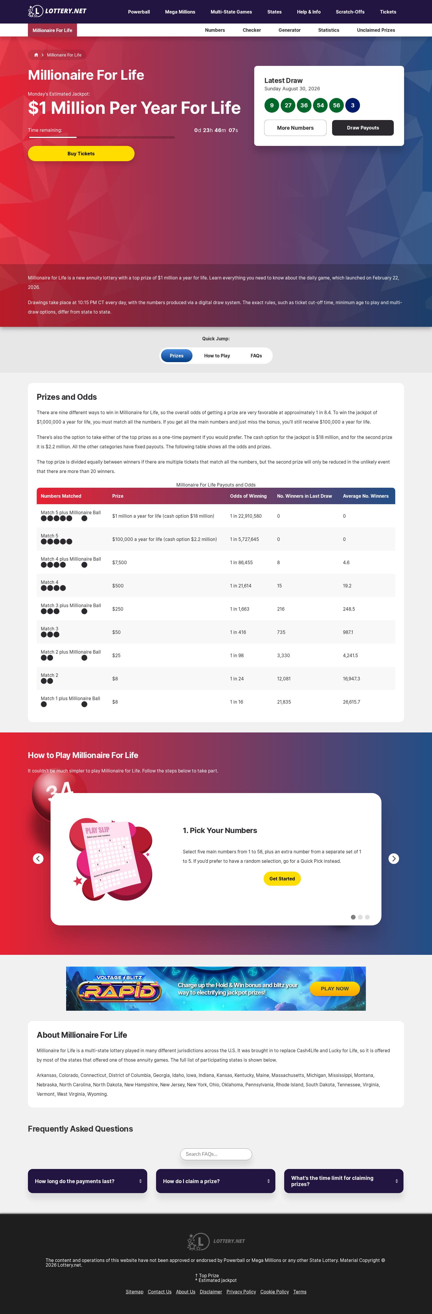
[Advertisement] (216, 205)
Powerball (139, 12)
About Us (185, 1292)
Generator (290, 30)
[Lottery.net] (57, 16)
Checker (252, 30)
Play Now (335, 989)
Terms (300, 1292)
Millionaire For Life (52, 30)
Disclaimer (211, 1292)
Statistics (328, 30)
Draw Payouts (363, 128)
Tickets (388, 12)
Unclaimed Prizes (376, 30)
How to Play (217, 356)
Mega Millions (180, 12)
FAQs (256, 356)
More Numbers (295, 128)
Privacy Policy (241, 1292)
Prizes (177, 356)
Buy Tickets (81, 153)
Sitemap (134, 1292)
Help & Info (309, 12)
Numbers (215, 30)
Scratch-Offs (350, 12)
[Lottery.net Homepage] (36, 55)
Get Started (282, 879)
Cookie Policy (274, 1292)
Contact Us (160, 1292)
